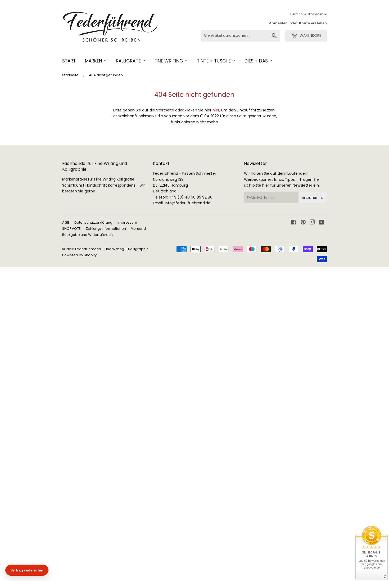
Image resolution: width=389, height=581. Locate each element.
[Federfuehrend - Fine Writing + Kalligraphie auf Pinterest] (303, 223)
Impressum (127, 222)
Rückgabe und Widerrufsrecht (88, 234)
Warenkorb (310, 35)
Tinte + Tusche (214, 61)
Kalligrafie (129, 61)
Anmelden (278, 23)
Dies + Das (257, 61)
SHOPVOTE (71, 228)
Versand (138, 228)
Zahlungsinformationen (106, 228)
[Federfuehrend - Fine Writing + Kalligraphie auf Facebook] (294, 223)
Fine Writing (169, 61)
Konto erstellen (313, 23)
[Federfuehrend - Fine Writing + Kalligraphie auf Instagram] (312, 223)
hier (215, 110)
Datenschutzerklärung (93, 222)
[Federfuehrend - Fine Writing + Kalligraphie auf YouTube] (321, 223)
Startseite (70, 75)
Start (69, 61)
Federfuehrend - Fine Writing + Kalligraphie (112, 248)
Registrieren (312, 198)
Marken (94, 61)
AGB (65, 222)
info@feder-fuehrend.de (187, 203)
